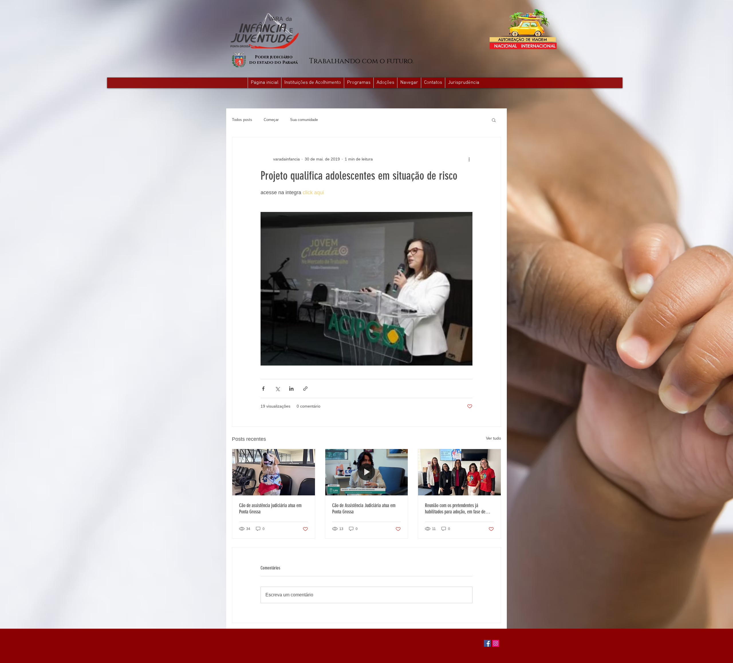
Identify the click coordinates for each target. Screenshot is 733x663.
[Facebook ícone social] (487, 643)
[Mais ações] (469, 159)
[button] (409, 83)
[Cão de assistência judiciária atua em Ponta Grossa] (273, 472)
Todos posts (242, 120)
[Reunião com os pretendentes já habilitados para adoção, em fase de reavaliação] (459, 472)
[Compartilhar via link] (305, 388)
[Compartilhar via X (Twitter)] (277, 388)
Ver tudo (493, 438)
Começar (271, 120)
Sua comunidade (304, 120)
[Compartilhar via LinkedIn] (291, 388)
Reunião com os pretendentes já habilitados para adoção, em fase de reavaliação (455, 508)
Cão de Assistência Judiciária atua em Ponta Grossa (363, 508)
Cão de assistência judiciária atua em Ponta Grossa (270, 508)
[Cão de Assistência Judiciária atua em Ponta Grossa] (366, 472)
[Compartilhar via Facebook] (263, 388)
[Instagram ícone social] (495, 643)
